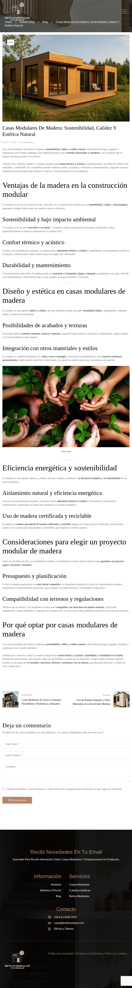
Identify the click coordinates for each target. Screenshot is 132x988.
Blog (11, 42)
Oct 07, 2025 (9, 142)
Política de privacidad (60, 953)
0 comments (26, 142)
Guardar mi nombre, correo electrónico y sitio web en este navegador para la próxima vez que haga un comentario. (64, 789)
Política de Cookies (116, 953)
